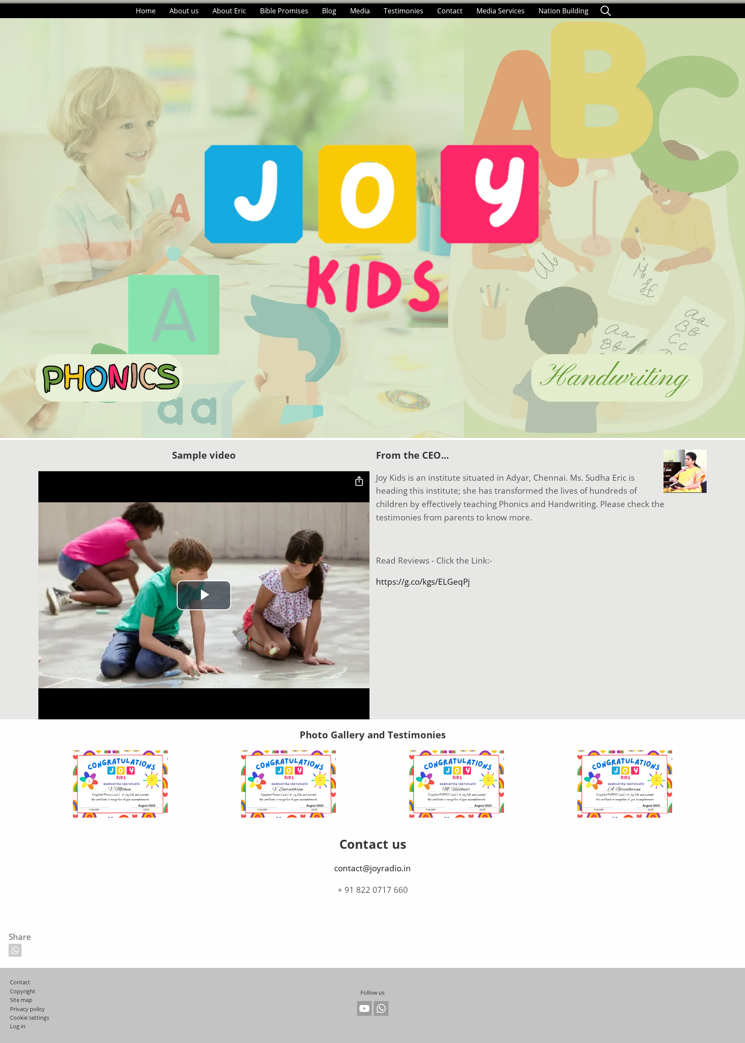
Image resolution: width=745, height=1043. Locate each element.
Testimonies (403, 11)
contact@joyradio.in (372, 868)
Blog (329, 11)
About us (184, 11)
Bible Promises (284, 11)
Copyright (22, 991)
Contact (450, 11)
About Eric (229, 11)
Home (146, 11)
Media (360, 11)
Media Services (500, 11)
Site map (21, 1000)
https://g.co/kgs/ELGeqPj (423, 581)
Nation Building (563, 11)
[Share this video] (359, 481)
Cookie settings (29, 1017)
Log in (17, 1026)
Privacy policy (27, 1009)
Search (605, 10)
